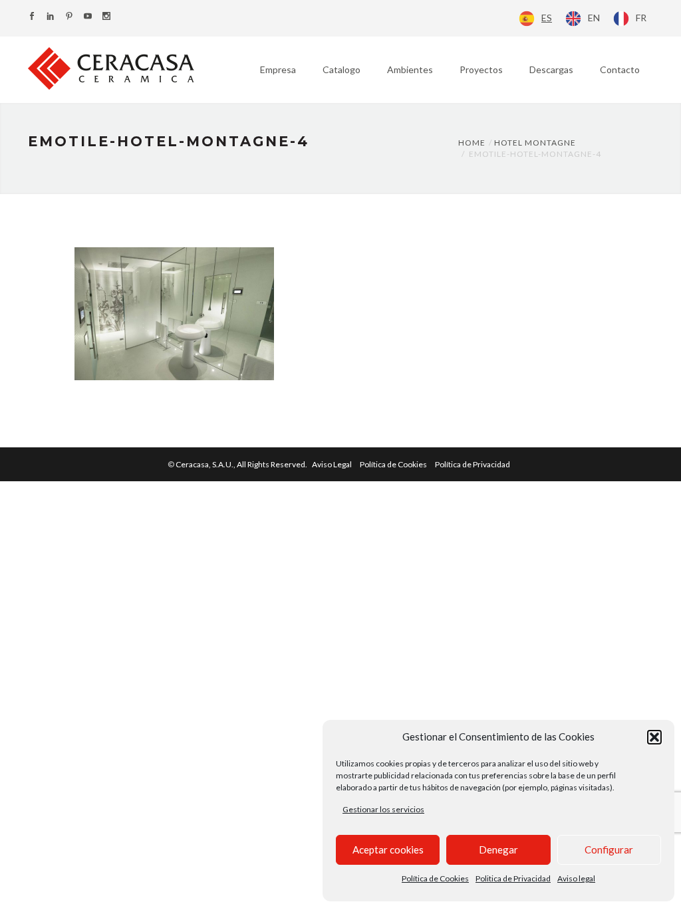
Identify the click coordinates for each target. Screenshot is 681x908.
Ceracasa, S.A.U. (242, 464)
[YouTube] (88, 17)
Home (471, 143)
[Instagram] (106, 17)
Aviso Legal (332, 464)
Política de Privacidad (472, 464)
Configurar (609, 849)
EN (594, 17)
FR (641, 17)
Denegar (498, 849)
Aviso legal (576, 878)
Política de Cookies (435, 878)
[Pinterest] (69, 17)
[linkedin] (51, 17)
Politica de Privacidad (513, 878)
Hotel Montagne (535, 143)
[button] (654, 737)
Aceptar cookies (388, 849)
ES (546, 17)
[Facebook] (32, 17)
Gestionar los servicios (383, 809)
